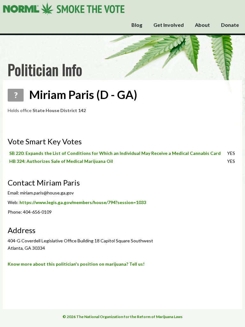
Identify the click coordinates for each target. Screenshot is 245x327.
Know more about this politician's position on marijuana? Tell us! (76, 264)
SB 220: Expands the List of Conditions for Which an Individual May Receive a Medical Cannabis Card (115, 153)
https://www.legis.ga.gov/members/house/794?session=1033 (82, 202)
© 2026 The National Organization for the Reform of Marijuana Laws (122, 316)
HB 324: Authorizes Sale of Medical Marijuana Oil (61, 161)
